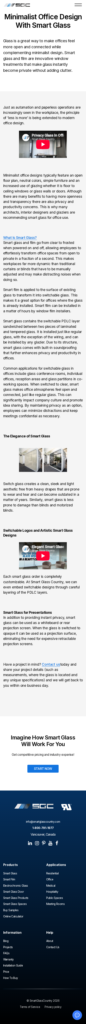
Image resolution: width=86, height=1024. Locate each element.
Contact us (51, 664)
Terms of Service (30, 1007)
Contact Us (52, 947)
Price (6, 971)
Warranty (8, 959)
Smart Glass (10, 873)
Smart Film (9, 879)
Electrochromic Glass (16, 885)
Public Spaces (54, 898)
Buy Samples (11, 910)
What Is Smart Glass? (20, 237)
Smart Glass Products (15, 898)
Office (49, 879)
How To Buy (10, 978)
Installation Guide (13, 965)
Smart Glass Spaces (15, 904)
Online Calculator (13, 916)
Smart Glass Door (13, 891)
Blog (6, 941)
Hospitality (52, 891)
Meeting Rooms (55, 904)
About (49, 941)
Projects (8, 947)
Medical (50, 885)
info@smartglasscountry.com (43, 821)
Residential (52, 873)
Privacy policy (53, 1007)
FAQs (6, 953)
